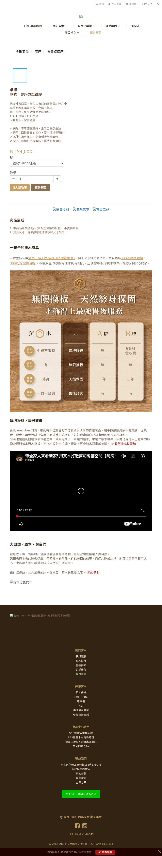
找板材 (135, 26)
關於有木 (59, 26)
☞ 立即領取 (105, 852)
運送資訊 (81, 674)
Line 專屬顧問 (33, 26)
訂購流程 (81, 669)
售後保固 (81, 665)
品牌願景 (81, 656)
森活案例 (111, 26)
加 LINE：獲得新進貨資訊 (81, 794)
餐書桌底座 (55, 52)
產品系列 (71, 32)
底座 (38, 52)
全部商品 (22, 52)
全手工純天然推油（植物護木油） (51, 258)
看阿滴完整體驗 (125, 444)
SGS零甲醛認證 (132, 258)
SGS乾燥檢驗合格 (23, 263)
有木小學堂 (85, 26)
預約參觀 (95, 32)
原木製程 (81, 660)
